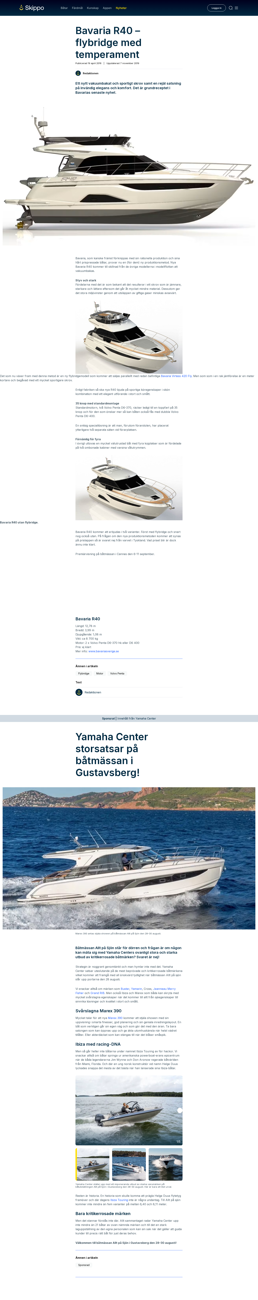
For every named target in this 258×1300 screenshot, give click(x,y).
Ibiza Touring (119, 1200)
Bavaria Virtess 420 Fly (176, 376)
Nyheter (121, 8)
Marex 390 (115, 1018)
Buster (125, 989)
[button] (180, 1110)
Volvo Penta (117, 673)
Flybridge (83, 673)
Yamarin (136, 989)
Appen (107, 8)
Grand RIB (97, 993)
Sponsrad (84, 1264)
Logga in (216, 7)
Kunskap (93, 8)
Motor (99, 673)
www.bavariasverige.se (103, 651)
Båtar (64, 8)
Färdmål (77, 8)
